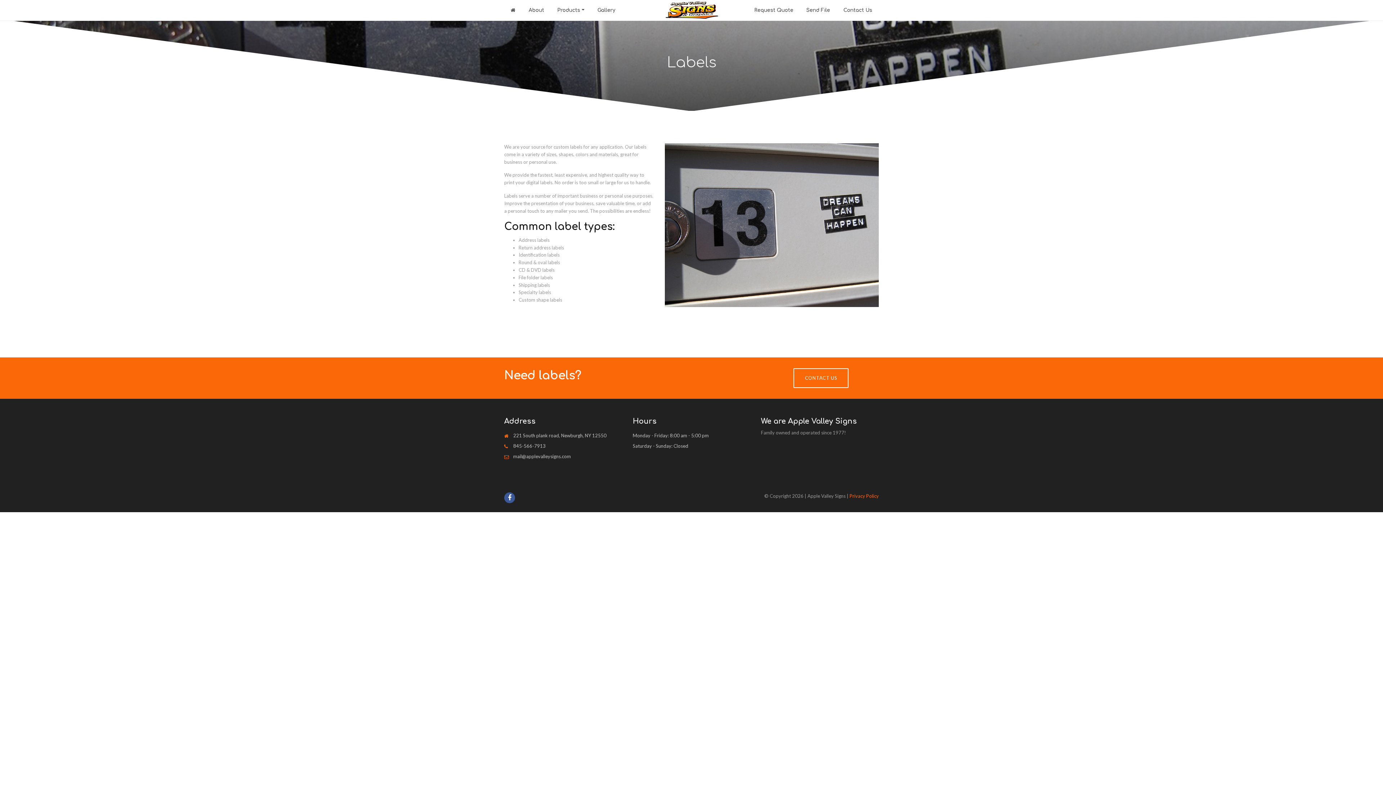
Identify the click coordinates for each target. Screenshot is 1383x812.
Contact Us (857, 10)
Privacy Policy (864, 496)
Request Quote (773, 10)
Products (568, 10)
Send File (818, 10)
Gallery (606, 10)
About (536, 10)
